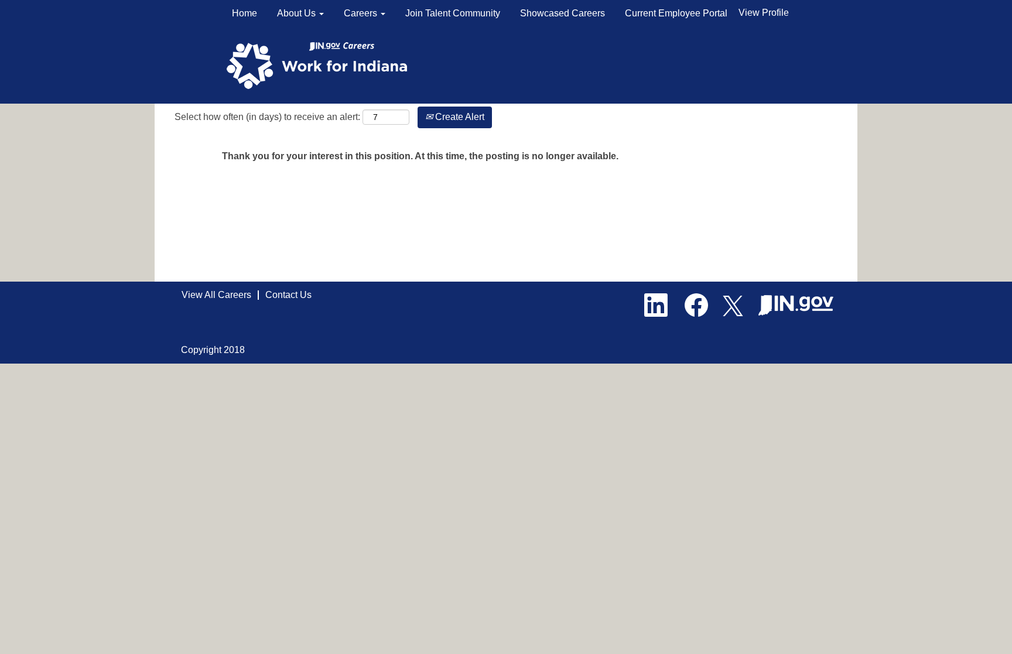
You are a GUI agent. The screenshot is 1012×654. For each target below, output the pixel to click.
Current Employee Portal (676, 13)
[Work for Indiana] (320, 64)
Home (244, 13)
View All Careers (216, 295)
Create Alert (458, 117)
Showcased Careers (562, 13)
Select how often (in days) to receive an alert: (267, 117)
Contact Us (288, 295)
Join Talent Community (452, 13)
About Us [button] (297, 13)
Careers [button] (362, 13)
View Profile (764, 13)
